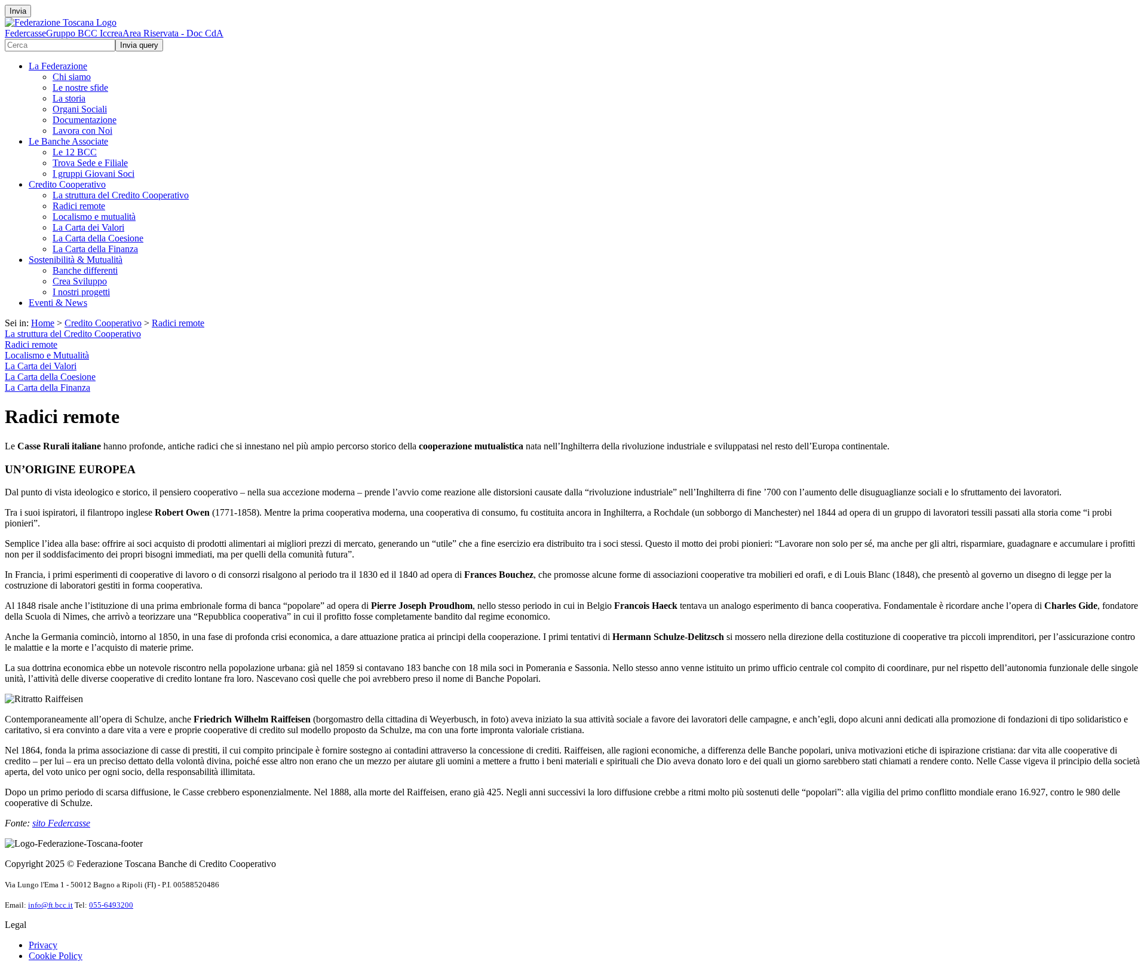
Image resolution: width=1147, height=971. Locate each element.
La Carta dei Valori (88, 227)
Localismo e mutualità (94, 217)
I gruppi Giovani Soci (93, 174)
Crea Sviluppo (80, 281)
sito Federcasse (61, 823)
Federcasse (25, 33)
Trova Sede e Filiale (90, 163)
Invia (18, 11)
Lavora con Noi (82, 130)
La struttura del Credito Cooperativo (121, 195)
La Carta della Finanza (95, 249)
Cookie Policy (55, 956)
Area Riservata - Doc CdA (172, 33)
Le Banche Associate (68, 141)
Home (42, 323)
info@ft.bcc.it (50, 904)
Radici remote (79, 206)
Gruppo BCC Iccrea (84, 33)
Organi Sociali (80, 109)
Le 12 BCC (75, 152)
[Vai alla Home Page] (60, 22)
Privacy (43, 945)
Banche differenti (85, 270)
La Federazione (58, 66)
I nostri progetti (81, 292)
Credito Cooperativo (67, 184)
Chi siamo (72, 77)
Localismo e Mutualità (47, 355)
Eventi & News (58, 303)
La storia (69, 98)
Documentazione (84, 120)
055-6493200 (111, 904)
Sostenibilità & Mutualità (75, 260)
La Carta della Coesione (98, 238)
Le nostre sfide (80, 87)
